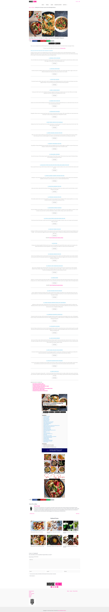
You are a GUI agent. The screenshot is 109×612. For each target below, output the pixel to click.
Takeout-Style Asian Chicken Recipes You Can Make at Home (42, 388)
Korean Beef (45, 434)
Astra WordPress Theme (62, 610)
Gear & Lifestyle (31, 593)
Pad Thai (45, 431)
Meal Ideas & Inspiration (38, 39)
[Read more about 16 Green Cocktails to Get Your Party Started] (70, 526)
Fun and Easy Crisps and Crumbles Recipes (53, 532)
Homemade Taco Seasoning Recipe (37, 546)
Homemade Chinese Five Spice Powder (39, 384)
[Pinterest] (79, 1)
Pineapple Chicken (46, 438)
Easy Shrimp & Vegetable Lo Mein (38, 383)
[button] (43, 409)
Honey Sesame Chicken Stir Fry (48, 422)
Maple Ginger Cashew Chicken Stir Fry (49, 426)
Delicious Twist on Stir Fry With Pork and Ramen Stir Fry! (52, 425)
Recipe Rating (31, 556)
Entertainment (31, 591)
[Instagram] (77, 1)
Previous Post (31, 513)
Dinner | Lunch (31, 39)
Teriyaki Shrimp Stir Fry (47, 432)
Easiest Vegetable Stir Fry (47, 423)
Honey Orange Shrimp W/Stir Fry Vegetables (50, 436)
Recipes (33, 7)
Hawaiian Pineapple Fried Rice (48, 437)
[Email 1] (55, 587)
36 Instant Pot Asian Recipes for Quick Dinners (40, 390)
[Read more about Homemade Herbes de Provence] (38, 526)
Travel (30, 596)
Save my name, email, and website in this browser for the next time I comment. (43, 573)
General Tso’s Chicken (47, 416)
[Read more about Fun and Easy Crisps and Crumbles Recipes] (54, 526)
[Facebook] (76, 1)
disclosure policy (62, 48)
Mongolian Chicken (46, 420)
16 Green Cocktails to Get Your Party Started (70, 532)
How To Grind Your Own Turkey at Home (56, 237)
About (68, 591)
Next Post (78, 513)
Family (30, 592)
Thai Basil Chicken (46, 424)
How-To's (30, 594)
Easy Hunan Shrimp (46, 439)
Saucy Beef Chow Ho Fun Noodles (48, 421)
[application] (44, 5)
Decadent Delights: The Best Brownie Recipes (70, 547)
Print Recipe (58, 43)
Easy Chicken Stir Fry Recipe (48, 435)
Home (30, 7)
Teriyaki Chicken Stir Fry (47, 428)
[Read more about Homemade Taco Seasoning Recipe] (38, 540)
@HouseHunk (54, 450)
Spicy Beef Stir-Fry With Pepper (48, 440)
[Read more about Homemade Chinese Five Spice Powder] (54, 540)
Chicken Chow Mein (46, 417)
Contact (71, 591)
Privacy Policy (75, 591)
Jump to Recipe (52, 43)
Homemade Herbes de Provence (37, 531)
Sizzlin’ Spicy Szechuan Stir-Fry (48, 433)
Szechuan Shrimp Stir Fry (47, 427)
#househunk (59, 450)
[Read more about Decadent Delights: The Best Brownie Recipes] (70, 540)
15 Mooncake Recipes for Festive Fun (39, 387)
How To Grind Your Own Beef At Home (56, 285)
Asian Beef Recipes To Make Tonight (38, 389)
